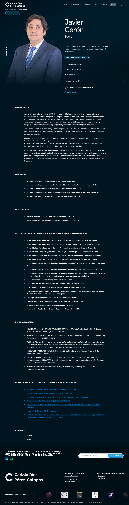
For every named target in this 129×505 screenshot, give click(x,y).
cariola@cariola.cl (69, 481)
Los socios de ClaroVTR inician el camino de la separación (49, 393)
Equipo (13, 9)
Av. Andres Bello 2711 (71, 476)
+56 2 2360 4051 (74, 69)
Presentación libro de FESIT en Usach (41, 411)
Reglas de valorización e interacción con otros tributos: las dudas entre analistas (58, 397)
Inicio (7, 9)
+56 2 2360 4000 (72, 480)
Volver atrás (13, 13)
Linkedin (71, 74)
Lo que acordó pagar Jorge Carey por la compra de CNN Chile (51, 389)
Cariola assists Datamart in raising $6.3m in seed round (48, 401)
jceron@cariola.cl (76, 64)
